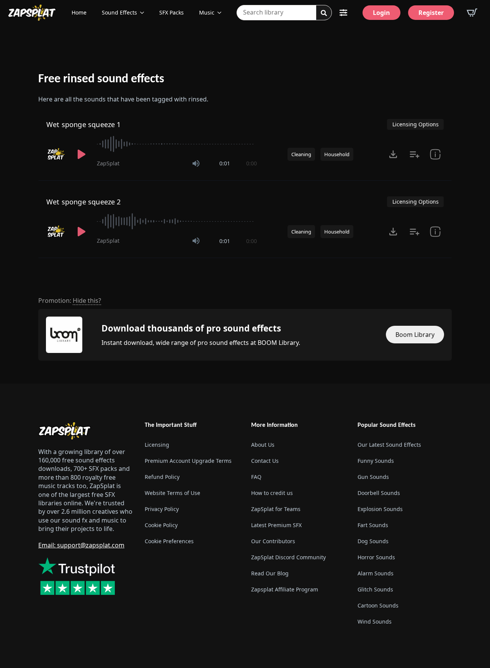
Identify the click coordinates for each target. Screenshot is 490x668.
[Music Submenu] (221, 12)
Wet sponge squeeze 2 (83, 201)
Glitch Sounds (375, 589)
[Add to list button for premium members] (414, 154)
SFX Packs (171, 12)
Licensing (157, 444)
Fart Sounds (373, 525)
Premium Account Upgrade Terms (188, 460)
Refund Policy (162, 476)
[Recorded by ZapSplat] (56, 154)
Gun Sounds (373, 476)
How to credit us (272, 493)
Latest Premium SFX (276, 525)
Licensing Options (415, 124)
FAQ (256, 476)
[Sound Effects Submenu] (144, 12)
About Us (262, 444)
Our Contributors (273, 541)
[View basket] (472, 12)
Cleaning (301, 154)
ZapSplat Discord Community (288, 557)
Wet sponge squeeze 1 (83, 124)
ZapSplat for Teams (276, 509)
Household (337, 154)
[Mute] (196, 163)
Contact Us (265, 460)
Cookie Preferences (169, 541)
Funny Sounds (376, 460)
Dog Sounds (373, 541)
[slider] (177, 144)
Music (206, 12)
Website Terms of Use (172, 493)
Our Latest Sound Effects (389, 444)
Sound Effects (119, 12)
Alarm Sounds (376, 573)
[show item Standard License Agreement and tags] (435, 154)
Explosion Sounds (380, 509)
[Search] (324, 13)
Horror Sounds (376, 557)
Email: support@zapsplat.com (81, 545)
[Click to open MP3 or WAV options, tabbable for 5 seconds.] (393, 154)
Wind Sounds (375, 621)
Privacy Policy (162, 509)
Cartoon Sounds (378, 605)
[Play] (81, 154)
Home (79, 12)
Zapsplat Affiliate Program (284, 589)
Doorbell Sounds (379, 493)
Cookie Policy (161, 525)
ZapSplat (108, 163)
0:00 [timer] (251, 163)
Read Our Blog (270, 573)
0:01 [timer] (224, 163)
